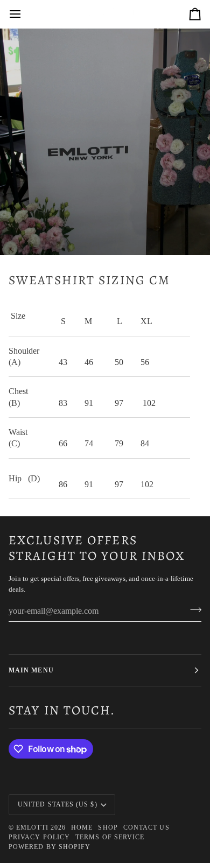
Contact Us (146, 827)
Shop (107, 827)
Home (82, 827)
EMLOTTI (32, 827)
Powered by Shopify (49, 847)
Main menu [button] (31, 670)
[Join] (192, 609)
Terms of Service (109, 837)
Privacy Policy (39, 837)
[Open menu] (25, 14)
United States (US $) (57, 804)
